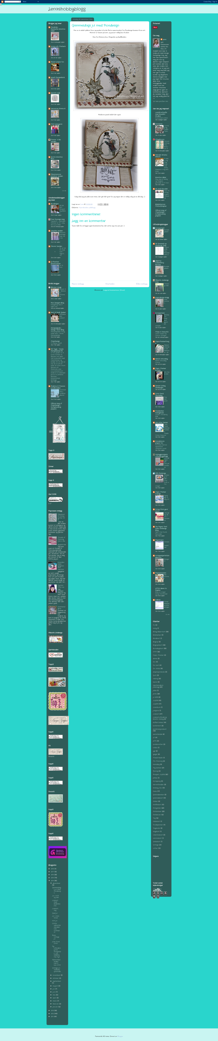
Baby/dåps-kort (159, 632)
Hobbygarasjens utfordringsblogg (161, 455)
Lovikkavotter (158, 744)
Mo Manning (157, 761)
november (57, 975)
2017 (52, 872)
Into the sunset (166, 373)
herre (155, 682)
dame (155, 659)
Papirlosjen (159, 540)
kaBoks (158, 600)
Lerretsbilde (157, 734)
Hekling (155, 679)
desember (56, 883)
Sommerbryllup (62, 608)
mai (54, 995)
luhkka (155, 748)
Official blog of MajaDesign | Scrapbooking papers (56, 406)
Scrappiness (160, 313)
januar (55, 1007)
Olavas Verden (56, 246)
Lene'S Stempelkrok (58, 77)
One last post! (165, 399)
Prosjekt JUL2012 (159, 774)
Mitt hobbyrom (56, 124)
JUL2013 (155, 700)
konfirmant (157, 726)
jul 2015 (155, 697)
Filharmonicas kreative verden (57, 175)
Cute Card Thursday (159, 395)
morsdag (156, 764)
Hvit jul (54, 921)
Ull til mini (61, 266)
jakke (155, 690)
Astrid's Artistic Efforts (161, 156)
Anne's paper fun (57, 62)
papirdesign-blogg (162, 297)
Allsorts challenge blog (162, 281)
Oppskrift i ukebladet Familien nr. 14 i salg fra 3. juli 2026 (58, 223)
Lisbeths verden (57, 231)
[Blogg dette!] (101, 204)
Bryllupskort (157, 645)
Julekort (156, 714)
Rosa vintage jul (55, 937)
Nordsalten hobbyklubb (159, 412)
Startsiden (109, 284)
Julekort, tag (55, 909)
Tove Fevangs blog (57, 219)
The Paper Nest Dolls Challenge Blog (161, 528)
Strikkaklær (157, 811)
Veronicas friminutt (58, 109)
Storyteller (157, 808)
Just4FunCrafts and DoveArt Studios (161, 114)
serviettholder (158, 785)
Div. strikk (156, 668)
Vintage (156, 845)
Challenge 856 (166, 285)
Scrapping (157, 781)
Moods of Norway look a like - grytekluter (62, 541)
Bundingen (55, 204)
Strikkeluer (157, 815)
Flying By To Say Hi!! (166, 497)
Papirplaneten (160, 573)
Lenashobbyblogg (67, 9)
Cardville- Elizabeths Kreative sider (58, 29)
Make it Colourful (161, 332)
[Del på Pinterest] (107, 204)
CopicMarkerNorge (162, 342)
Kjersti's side (55, 93)
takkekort (156, 821)
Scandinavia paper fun (159, 442)
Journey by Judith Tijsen (166, 128)
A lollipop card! (56, 343)
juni (54, 992)
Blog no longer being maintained (161, 593)
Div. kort (156, 665)
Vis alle (64, 191)
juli (54, 989)
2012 (52, 1014)
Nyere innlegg (78, 284)
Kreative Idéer (160, 177)
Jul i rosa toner (55, 917)
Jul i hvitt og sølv (55, 897)
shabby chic (157, 788)
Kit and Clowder (161, 189)
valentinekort (158, 835)
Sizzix (155, 791)
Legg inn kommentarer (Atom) (114, 290)
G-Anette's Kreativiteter (56, 263)
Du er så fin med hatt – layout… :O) (63, 251)
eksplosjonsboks (159, 672)
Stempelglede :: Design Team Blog (57, 329)
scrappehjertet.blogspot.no (162, 556)
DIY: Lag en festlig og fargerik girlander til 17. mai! (162, 181)
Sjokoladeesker (158, 795)
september (57, 981)
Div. (154, 662)
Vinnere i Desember (166, 544)
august (55, 986)
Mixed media (158, 758)
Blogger (120, 1036)
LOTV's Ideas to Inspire (161, 589)
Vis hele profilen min (160, 101)
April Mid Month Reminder (161, 533)
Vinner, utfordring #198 (161, 415)
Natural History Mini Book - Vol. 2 (166, 145)
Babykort (166, 560)
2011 (52, 1017)
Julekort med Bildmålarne (56, 903)
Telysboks (156, 828)
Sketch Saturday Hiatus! (160, 362)
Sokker (155, 801)
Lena (164, 39)
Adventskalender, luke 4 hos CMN (56, 962)
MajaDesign (55, 341)
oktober (56, 978)
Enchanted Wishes (161, 118)
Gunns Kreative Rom (57, 158)
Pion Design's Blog (57, 303)
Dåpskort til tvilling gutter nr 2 (61, 517)
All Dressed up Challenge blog (161, 245)
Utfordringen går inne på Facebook (166, 462)
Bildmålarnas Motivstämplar (161, 205)
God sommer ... (166, 301)
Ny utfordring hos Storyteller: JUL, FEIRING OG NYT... (56, 951)
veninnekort (157, 838)
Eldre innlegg (141, 284)
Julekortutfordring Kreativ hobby (160, 718)
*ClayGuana (159, 139)
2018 (52, 869)
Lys (154, 751)
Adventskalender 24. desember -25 (166, 348)
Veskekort (156, 842)
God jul (54, 913)
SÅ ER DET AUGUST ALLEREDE (63, 209)
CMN (155, 652)
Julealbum (156, 707)
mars (55, 1001)
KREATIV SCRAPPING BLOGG (159, 263)
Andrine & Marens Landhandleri (58, 387)
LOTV (155, 741)
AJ (154, 625)
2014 (52, 881)
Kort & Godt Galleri (58, 312)
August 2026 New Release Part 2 (166, 251)
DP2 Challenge (160, 473)
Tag (154, 818)
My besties (157, 768)
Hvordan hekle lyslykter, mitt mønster (61, 565)
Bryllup (155, 642)
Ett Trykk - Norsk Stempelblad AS (57, 350)
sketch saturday (161, 359)
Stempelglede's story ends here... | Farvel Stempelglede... (58, 333)
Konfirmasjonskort (159, 729)
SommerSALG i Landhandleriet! (63, 392)
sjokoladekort (158, 798)
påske (155, 778)
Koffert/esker (158, 722)
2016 (52, 875)
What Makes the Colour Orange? (161, 335)
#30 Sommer (166, 576)
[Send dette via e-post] (99, 204)
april (55, 998)
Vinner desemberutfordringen (166, 604)
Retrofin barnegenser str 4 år (62, 235)
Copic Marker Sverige (160, 493)
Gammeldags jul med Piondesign (56, 890)
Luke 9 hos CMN (56, 943)
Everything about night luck (57, 306)
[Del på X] (103, 204)
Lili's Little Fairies (161, 422)
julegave (156, 711)
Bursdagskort (158, 648)
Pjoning (155, 771)
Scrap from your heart (161, 510)
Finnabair (158, 124)
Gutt (154, 675)
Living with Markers (58, 46)
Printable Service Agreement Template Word (161, 447)
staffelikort (157, 805)
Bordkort (156, 638)
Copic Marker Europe (160, 369)
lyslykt (155, 754)
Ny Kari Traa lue (61, 586)
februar (56, 1004)
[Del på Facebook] (105, 204)
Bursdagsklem (166, 231)
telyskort (156, 831)
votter (155, 848)
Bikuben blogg (56, 287)
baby (155, 628)
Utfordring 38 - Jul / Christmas (166, 516)
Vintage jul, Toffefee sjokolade (56, 970)
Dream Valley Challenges (160, 387)
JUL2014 (155, 704)
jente (155, 694)
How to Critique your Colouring (166, 194)
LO (154, 737)
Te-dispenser (158, 825)
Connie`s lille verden (56, 141)
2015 (52, 878)
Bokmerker (157, 635)
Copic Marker (158, 655)
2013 (52, 1010)
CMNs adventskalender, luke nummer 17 (56, 927)
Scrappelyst (159, 228)
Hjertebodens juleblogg (87, 208)
